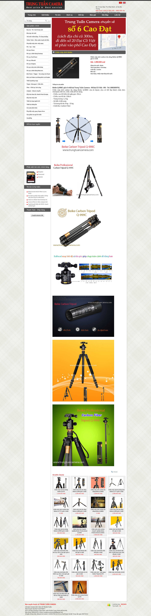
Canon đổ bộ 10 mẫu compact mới (38, 202)
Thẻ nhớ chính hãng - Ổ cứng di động (37, 36)
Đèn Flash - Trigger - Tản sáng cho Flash (38, 74)
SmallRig (29, 118)
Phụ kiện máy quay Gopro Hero (36, 111)
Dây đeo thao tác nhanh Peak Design (37, 94)
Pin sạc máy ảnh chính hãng (35, 67)
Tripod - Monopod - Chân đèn (35, 84)
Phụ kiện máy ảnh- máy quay (35, 43)
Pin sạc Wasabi (31, 60)
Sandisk (40, 177)
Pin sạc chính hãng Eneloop (35, 53)
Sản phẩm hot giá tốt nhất (34, 114)
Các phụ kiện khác (32, 108)
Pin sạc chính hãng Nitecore (35, 70)
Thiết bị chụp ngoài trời (33, 101)
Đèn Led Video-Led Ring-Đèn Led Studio (38, 77)
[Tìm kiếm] (46, 21)
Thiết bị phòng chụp (32, 81)
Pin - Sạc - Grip (31, 47)
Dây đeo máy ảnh (32, 97)
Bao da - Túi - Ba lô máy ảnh (35, 30)
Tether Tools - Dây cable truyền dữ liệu (38, 40)
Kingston (40, 172)
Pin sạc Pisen (31, 50)
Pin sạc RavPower (32, 57)
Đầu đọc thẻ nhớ (31, 33)
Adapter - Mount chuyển (34, 91)
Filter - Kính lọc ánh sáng (34, 87)
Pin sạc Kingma (31, 64)
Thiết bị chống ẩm (32, 104)
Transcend (41, 174)
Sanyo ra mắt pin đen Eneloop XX (37, 199)
